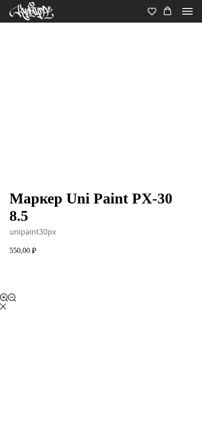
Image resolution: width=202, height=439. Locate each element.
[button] (152, 11)
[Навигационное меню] (187, 11)
